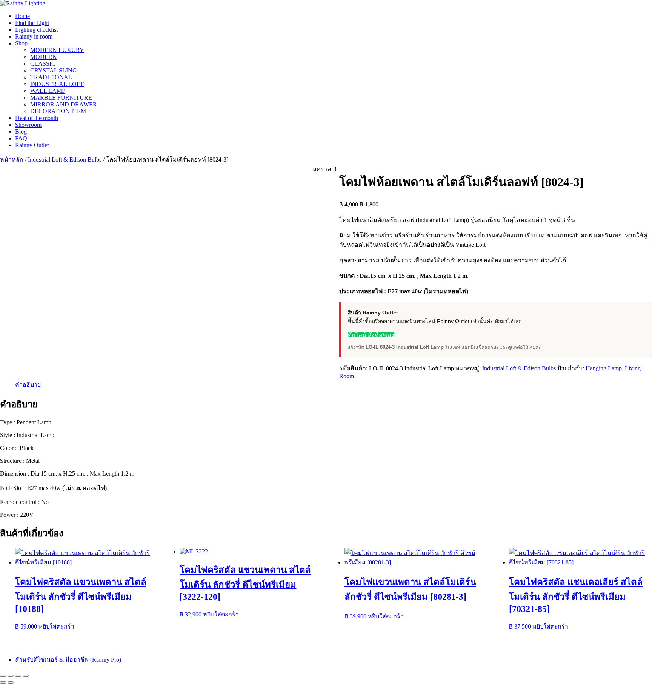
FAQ (21, 138)
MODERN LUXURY (57, 50)
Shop (21, 43)
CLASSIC (42, 63)
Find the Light (32, 23)
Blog (21, 131)
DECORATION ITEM (58, 111)
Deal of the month (36, 118)
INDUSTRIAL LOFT (57, 84)
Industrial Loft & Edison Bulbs (64, 159)
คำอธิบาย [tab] (28, 384)
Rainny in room (33, 36)
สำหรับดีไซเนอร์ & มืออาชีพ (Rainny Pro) (68, 659)
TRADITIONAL (51, 77)
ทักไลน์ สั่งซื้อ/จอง (371, 335)
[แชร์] (18, 676)
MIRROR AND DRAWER (63, 104)
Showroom (28, 125)
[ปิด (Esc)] (26, 676)
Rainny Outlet (32, 145)
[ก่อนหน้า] (3, 682)
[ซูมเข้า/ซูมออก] (3, 676)
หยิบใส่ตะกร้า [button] (56, 626)
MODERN (43, 57)
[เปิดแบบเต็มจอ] (11, 676)
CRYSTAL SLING (53, 70)
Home (22, 16)
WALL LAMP (47, 91)
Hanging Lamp (604, 368)
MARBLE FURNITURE (61, 97)
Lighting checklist (36, 29)
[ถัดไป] (11, 682)
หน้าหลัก (11, 159)
